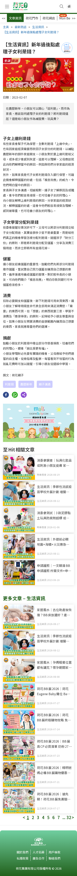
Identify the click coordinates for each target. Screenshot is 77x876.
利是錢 (9, 384)
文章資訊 (15, 18)
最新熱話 (20, 27)
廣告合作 (38, 858)
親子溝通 (45, 384)
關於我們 (22, 852)
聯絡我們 (54, 858)
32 (69, 817)
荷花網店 (48, 18)
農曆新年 (26, 384)
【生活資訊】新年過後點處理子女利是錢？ (31, 32)
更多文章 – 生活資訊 (24, 598)
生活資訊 (38, 27)
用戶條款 (54, 852)
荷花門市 (32, 18)
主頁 (6, 27)
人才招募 (38, 852)
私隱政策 (22, 858)
